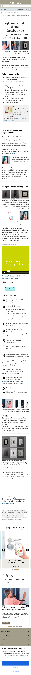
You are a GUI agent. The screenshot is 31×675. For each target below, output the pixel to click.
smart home (5, 514)
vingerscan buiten (19, 514)
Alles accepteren (15, 663)
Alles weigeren (15, 671)
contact (4, 503)
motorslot (5, 381)
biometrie (18, 512)
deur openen (11, 519)
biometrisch (24, 512)
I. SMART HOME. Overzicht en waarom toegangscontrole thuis (14, 608)
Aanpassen (15, 667)
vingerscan (22, 510)
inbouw (8, 515)
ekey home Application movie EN (11, 276)
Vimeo (15, 278)
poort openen (23, 517)
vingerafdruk (11, 512)
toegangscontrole (14, 510)
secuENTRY (15, 153)
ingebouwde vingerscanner (18, 515)
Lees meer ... (6, 623)
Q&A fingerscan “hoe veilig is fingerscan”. (16, 119)
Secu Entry (21, 384)
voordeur (4, 519)
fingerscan (4, 512)
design (3, 515)
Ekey (8, 510)
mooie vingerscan (6, 517)
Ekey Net (19, 477)
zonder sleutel (15, 517)
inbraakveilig (18, 519)
